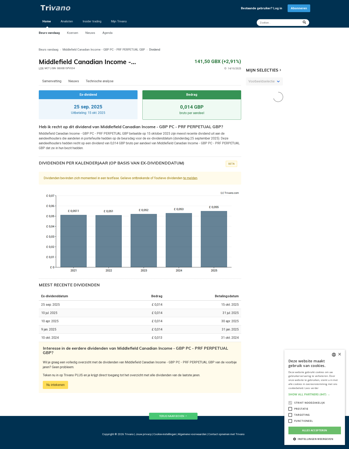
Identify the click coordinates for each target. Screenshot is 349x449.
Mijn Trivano (119, 21)
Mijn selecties (262, 70)
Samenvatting (51, 81)
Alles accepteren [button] (314, 430)
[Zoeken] (283, 22)
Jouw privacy (143, 434)
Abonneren (299, 8)
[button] (314, 394)
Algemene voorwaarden (192, 434)
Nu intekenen (55, 385)
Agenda (107, 33)
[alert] (314, 397)
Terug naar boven (172, 416)
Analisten (67, 21)
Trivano (129, 434)
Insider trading (92, 21)
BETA (231, 163)
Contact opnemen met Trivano (226, 434)
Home (46, 21)
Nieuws (90, 33)
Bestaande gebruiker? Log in (261, 8)
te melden (190, 178)
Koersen (72, 33)
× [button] (339, 354)
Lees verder (312, 388)
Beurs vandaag (49, 33)
